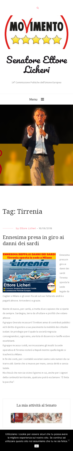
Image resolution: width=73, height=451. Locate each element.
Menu (33, 99)
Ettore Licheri (28, 228)
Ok (36, 446)
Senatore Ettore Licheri (36, 64)
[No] (68, 440)
